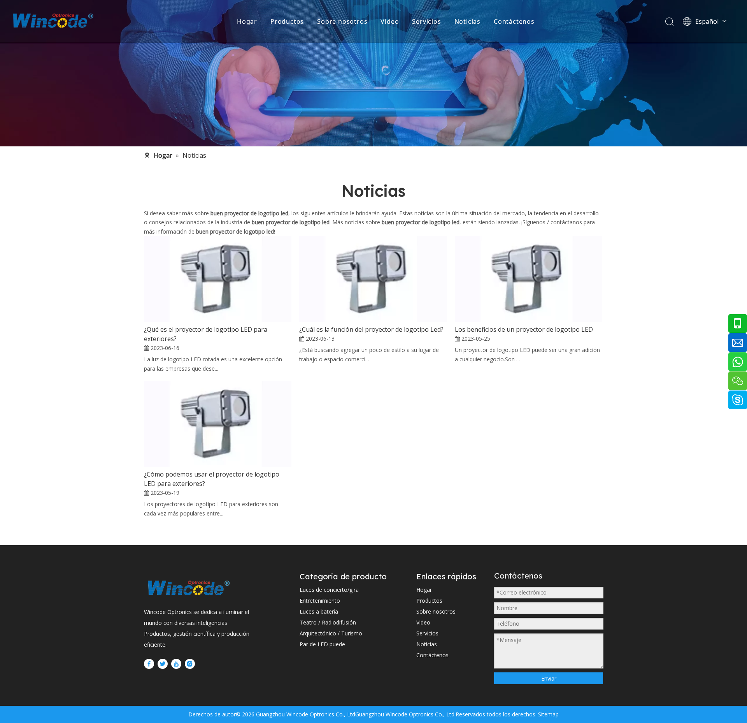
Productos (287, 21)
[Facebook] (149, 664)
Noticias (467, 21)
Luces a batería (319, 611)
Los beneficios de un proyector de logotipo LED (524, 329)
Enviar (548, 678)
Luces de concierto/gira (329, 589)
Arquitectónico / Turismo (331, 633)
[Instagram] (190, 664)
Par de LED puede (322, 644)
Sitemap (548, 714)
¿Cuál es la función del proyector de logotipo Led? (371, 329)
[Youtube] (176, 664)
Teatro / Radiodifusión (328, 622)
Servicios (426, 21)
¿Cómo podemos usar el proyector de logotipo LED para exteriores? (211, 479)
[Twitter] (163, 664)
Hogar (247, 21)
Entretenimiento (320, 600)
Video (390, 21)
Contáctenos (514, 21)
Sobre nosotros (342, 21)
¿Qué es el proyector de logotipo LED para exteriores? (205, 334)
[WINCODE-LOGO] (188, 587)
